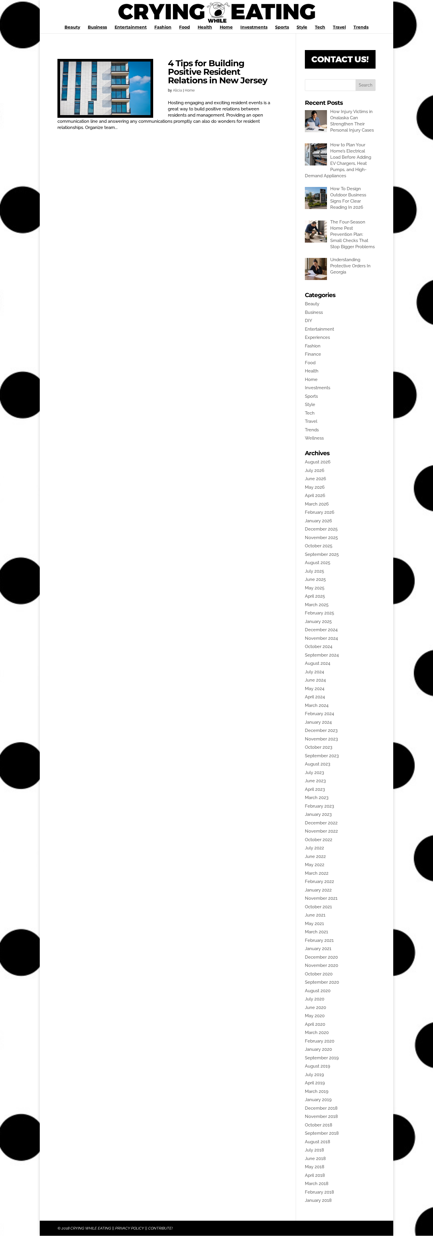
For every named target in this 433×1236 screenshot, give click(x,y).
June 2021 (315, 915)
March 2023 (316, 797)
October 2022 (318, 839)
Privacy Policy (129, 1228)
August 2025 (317, 562)
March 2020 (317, 1032)
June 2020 (315, 1007)
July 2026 (314, 470)
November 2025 (321, 537)
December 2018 (321, 1108)
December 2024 (321, 629)
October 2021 (318, 906)
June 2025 (315, 579)
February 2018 (319, 1192)
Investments (253, 27)
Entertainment (131, 27)
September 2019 (322, 1058)
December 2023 (321, 730)
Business (97, 27)
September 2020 (322, 982)
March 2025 (316, 604)
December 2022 (321, 823)
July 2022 (314, 848)
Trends (360, 27)
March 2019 (316, 1091)
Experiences (317, 337)
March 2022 (316, 873)
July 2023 (314, 772)
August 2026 (317, 462)
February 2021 (319, 940)
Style (302, 27)
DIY (308, 320)
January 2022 (318, 890)
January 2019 (318, 1099)
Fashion (162, 27)
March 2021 (316, 932)
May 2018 (314, 1166)
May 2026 (315, 487)
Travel (339, 27)
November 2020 (321, 965)
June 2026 (315, 478)
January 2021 (318, 948)
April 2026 (315, 495)
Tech (320, 27)
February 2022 (319, 881)
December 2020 (321, 957)
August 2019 (317, 1066)
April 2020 (315, 1024)
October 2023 (318, 747)
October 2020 (319, 974)
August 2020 (317, 990)
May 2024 (314, 688)
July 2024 (314, 672)
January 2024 (318, 722)
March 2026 (317, 504)
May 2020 (315, 1015)
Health (205, 27)
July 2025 (314, 571)
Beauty (72, 27)
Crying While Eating (90, 1228)
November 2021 (321, 898)
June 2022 (315, 856)
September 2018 (322, 1133)
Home (226, 27)
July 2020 (314, 999)
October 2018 (318, 1125)
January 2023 (318, 814)
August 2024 (317, 663)
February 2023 (319, 806)
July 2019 (314, 1074)
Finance (313, 354)
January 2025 (318, 621)
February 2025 (319, 613)
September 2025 (322, 554)
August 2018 (317, 1141)
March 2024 (316, 705)
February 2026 (319, 512)
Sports (282, 27)
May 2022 (314, 864)
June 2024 (315, 680)
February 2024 (319, 713)
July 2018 (314, 1150)
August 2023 (317, 764)
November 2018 (321, 1116)
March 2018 (316, 1183)
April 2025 (315, 596)
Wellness (314, 438)
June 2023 (315, 780)
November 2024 (321, 638)
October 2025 (318, 546)
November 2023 (321, 739)
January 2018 (318, 1200)
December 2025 (321, 529)
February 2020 (319, 1041)
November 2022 (321, 831)
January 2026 (318, 520)
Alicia (177, 90)
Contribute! (160, 1228)
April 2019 (315, 1083)
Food (184, 27)
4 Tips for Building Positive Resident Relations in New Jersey (217, 71)
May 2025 (314, 588)
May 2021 (314, 923)
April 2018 (315, 1175)
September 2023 (322, 755)
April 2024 (315, 697)
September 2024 (322, 655)
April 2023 (315, 789)
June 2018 (315, 1158)
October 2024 (318, 646)
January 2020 (318, 1049)
